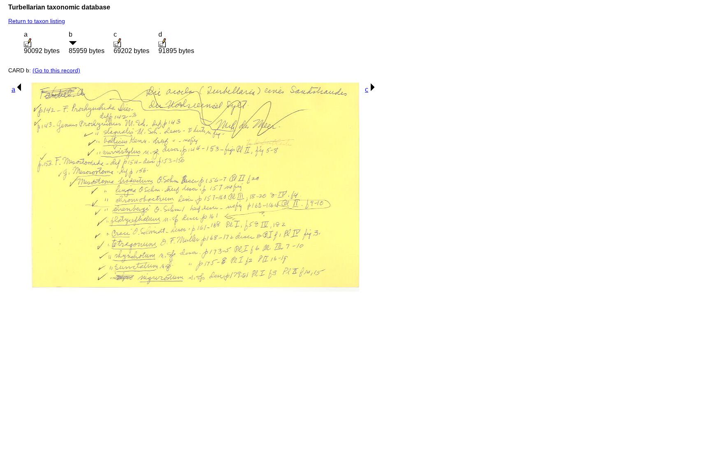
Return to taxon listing (36, 21)
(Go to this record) (56, 70)
